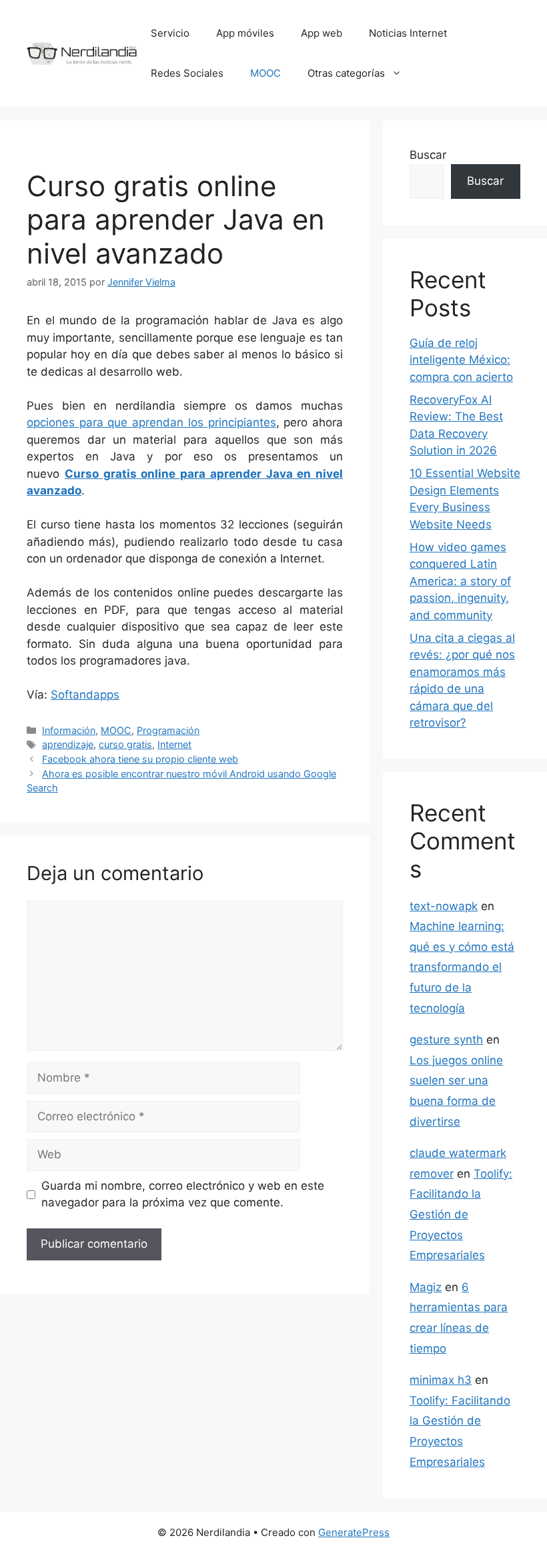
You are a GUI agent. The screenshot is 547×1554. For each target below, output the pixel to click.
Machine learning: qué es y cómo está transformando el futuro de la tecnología (462, 966)
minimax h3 (441, 1380)
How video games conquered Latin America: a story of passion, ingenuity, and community (460, 581)
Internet (174, 744)
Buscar (428, 154)
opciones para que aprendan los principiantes (151, 422)
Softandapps (85, 694)
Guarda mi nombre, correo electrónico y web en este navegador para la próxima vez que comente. (182, 1194)
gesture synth (446, 1039)
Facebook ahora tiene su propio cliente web (140, 759)
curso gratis (125, 744)
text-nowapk (444, 906)
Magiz (426, 1287)
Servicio (170, 33)
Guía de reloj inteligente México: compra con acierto (461, 360)
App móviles (245, 33)
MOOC (265, 73)
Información (68, 730)
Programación (168, 730)
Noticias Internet (408, 33)
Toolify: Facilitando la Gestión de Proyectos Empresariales (461, 1214)
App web (321, 33)
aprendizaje (67, 744)
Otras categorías (346, 73)
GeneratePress (354, 1532)
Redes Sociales (187, 73)
